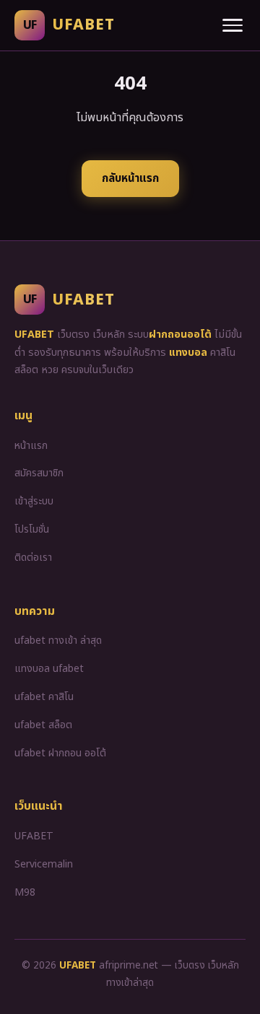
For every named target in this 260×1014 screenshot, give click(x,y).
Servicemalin (43, 864)
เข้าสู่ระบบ (33, 501)
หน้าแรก (31, 445)
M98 (24, 892)
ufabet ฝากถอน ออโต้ (60, 753)
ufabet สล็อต (43, 725)
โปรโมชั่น (31, 529)
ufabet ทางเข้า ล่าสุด (58, 640)
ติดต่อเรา (33, 557)
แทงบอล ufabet (49, 668)
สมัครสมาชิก (39, 473)
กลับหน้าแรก (130, 178)
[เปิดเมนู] (233, 25)
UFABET (33, 836)
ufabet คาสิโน (44, 696)
